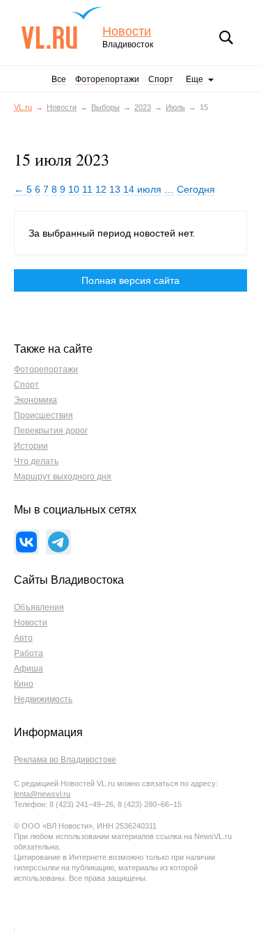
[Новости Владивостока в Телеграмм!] (58, 542)
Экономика (35, 400)
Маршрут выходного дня (62, 476)
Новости (126, 31)
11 (87, 189)
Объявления (39, 607)
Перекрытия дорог (51, 431)
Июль (175, 107)
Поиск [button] (226, 37)
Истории (31, 446)
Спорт (160, 79)
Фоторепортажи (107, 79)
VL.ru (61, 28)
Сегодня (196, 189)
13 (114, 189)
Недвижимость (43, 699)
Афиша (28, 668)
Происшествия (43, 415)
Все (59, 79)
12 (100, 189)
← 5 (23, 189)
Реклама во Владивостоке (65, 760)
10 (73, 189)
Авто (23, 638)
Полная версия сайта (130, 280)
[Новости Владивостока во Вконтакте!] (26, 542)
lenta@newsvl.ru (42, 794)
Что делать (36, 461)
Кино (23, 684)
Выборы (105, 107)
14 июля (142, 189)
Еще (194, 79)
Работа (28, 653)
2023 (142, 107)
